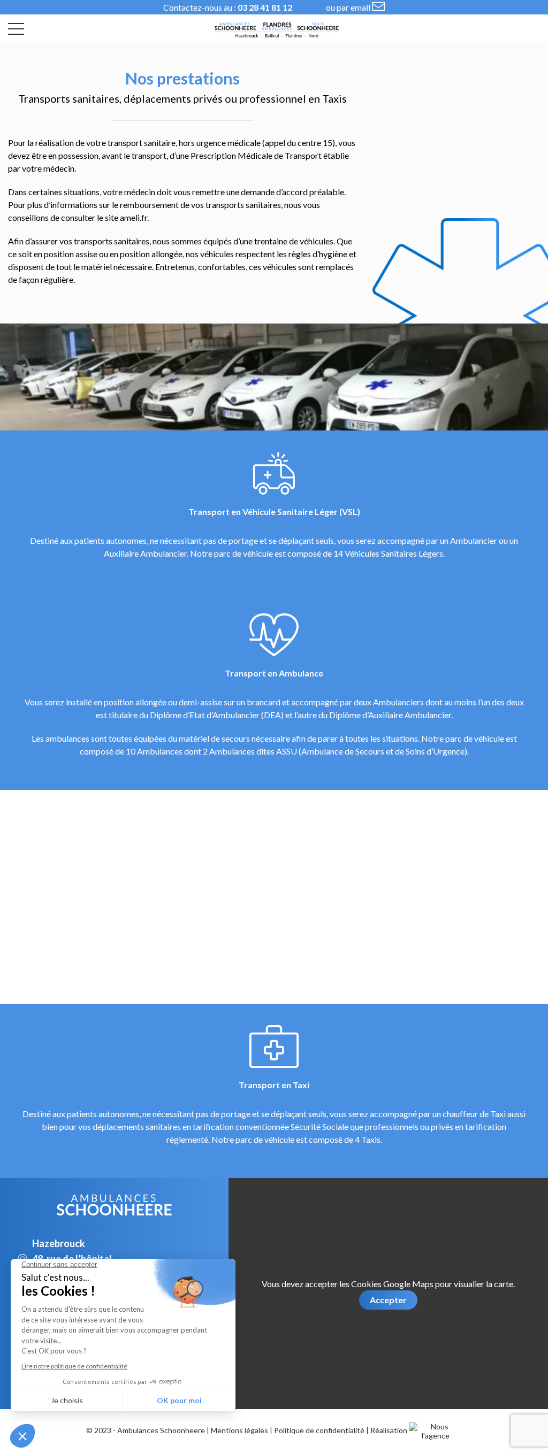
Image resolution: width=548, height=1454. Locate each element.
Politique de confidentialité (319, 1430)
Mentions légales (239, 1430)
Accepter (388, 1300)
